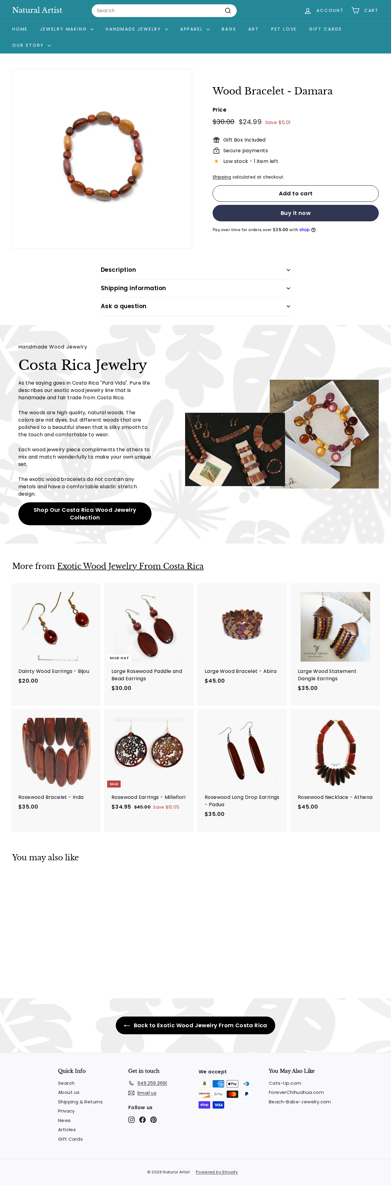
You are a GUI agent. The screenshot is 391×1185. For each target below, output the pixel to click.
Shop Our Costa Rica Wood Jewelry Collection (85, 514)
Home (20, 29)
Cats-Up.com (285, 1083)
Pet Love (284, 29)
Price (219, 109)
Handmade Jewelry (134, 29)
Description (118, 270)
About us (68, 1092)
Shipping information (133, 288)
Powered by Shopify (217, 1172)
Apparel (192, 29)
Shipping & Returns (80, 1101)
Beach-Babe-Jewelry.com (300, 1101)
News (64, 1120)
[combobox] (164, 10)
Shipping (222, 177)
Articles (67, 1129)
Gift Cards (325, 29)
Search (66, 1083)
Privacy (66, 1111)
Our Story (29, 45)
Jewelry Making (64, 29)
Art (253, 29)
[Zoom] (102, 159)
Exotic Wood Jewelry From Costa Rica (130, 566)
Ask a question (124, 306)
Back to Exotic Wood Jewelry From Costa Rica (199, 1025)
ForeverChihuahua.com (296, 1092)
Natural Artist (37, 10)
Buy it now (296, 213)
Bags (229, 29)
